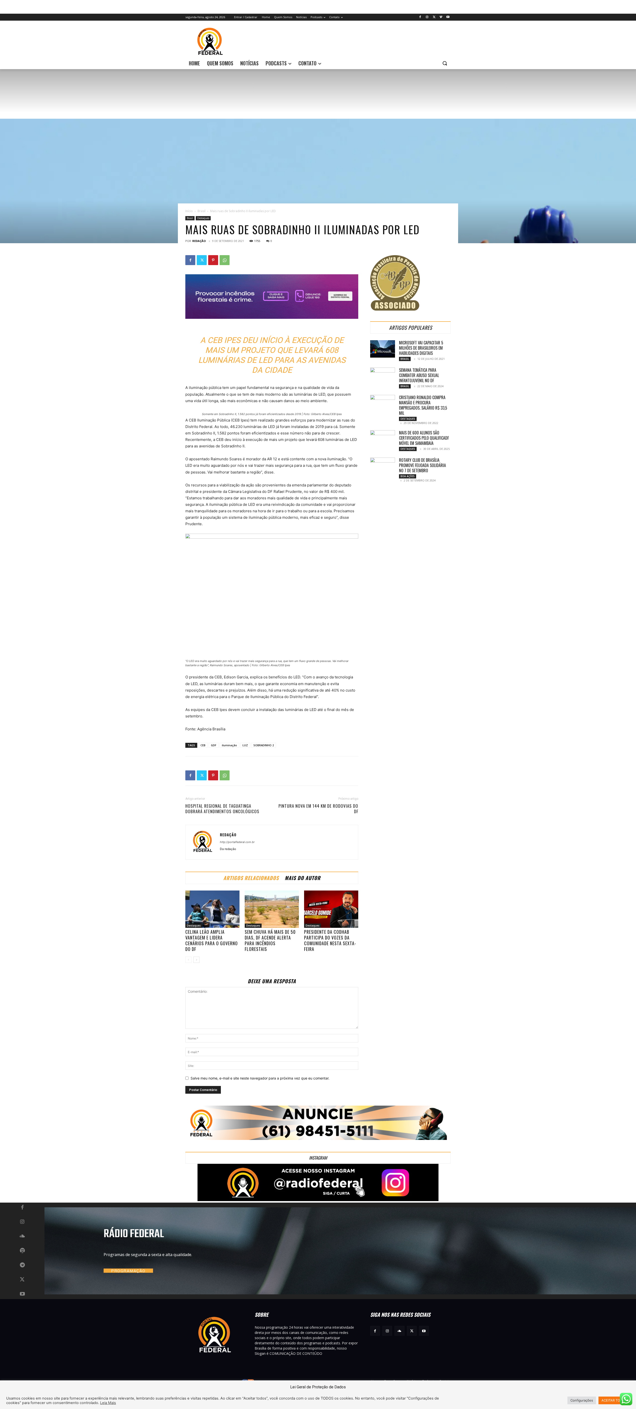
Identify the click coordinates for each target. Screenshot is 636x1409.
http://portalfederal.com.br (237, 842)
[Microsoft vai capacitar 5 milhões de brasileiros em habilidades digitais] (382, 349)
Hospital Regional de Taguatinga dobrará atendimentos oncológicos (222, 808)
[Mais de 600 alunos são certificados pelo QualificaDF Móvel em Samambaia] (382, 439)
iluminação (229, 745)
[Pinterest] (213, 260)
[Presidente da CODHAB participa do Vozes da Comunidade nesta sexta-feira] (331, 909)
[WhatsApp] (225, 260)
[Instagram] (427, 17)
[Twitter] (434, 17)
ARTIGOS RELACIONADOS (251, 877)
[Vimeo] (441, 17)
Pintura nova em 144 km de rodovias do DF (318, 808)
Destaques (203, 218)
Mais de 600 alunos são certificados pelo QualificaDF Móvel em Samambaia (424, 438)
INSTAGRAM (318, 1158)
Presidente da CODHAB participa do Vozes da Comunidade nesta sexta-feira (330, 940)
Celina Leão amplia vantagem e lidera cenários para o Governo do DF (211, 940)
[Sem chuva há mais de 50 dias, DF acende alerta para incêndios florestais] (272, 909)
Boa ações (407, 476)
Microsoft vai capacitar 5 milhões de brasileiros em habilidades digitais (421, 348)
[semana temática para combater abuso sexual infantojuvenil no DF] (382, 376)
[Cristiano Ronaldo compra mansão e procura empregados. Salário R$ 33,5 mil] (382, 403)
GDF (213, 745)
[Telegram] (22, 1265)
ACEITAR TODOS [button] (614, 1400)
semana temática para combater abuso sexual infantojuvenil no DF (419, 375)
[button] (445, 63)
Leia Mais (108, 1403)
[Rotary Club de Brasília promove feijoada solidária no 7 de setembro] (382, 466)
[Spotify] (22, 1251)
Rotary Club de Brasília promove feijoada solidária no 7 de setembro (422, 465)
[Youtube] (448, 17)
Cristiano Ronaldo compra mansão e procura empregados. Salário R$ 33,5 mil (423, 405)
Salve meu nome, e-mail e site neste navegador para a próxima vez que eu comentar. (260, 1078)
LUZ (245, 745)
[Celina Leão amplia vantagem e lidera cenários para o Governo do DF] (212, 909)
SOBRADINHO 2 (263, 745)
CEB (202, 745)
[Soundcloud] (22, 1236)
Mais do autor (302, 877)
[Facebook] (420, 17)
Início (189, 211)
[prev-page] (188, 960)
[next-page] (196, 960)
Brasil (201, 211)
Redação (199, 241)
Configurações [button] (581, 1400)
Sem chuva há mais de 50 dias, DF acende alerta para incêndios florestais (270, 940)
